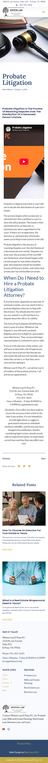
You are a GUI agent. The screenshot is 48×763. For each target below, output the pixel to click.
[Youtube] (3, 729)
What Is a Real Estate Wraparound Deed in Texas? (23, 602)
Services (5, 683)
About (5, 679)
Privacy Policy (24, 743)
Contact (5, 686)
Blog (4, 690)
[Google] (8, 729)
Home (4, 675)
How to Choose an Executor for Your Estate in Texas (21, 532)
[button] (44, 12)
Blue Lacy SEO (32, 752)
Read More (7, 549)
